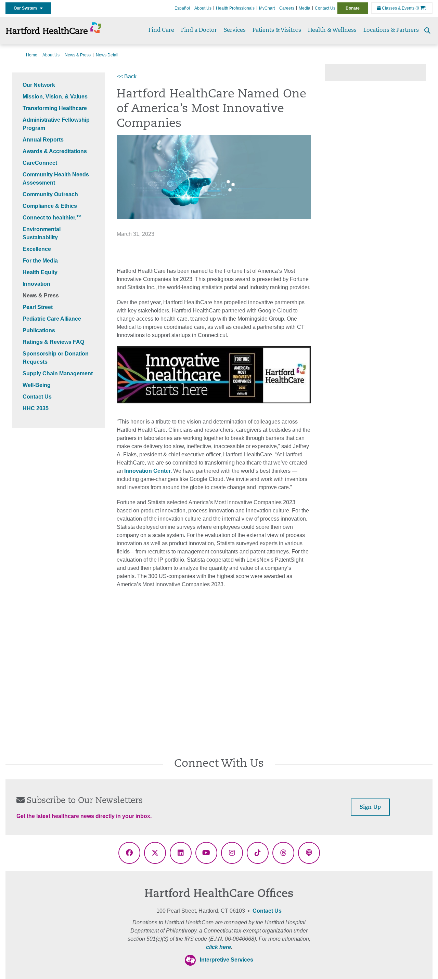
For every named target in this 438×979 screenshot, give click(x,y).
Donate (353, 8)
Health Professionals (235, 8)
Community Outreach (50, 194)
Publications (39, 330)
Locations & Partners (391, 30)
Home (31, 55)
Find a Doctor (199, 30)
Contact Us (325, 8)
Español (182, 8)
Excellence (37, 249)
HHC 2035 (36, 408)
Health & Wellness (332, 30)
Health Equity (40, 272)
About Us (202, 8)
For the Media (40, 261)
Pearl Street (38, 307)
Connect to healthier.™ (52, 217)
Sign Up (370, 807)
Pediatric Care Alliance (52, 319)
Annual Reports (43, 140)
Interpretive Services (226, 960)
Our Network (39, 85)
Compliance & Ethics (50, 206)
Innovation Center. (148, 471)
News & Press (78, 55)
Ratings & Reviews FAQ (53, 342)
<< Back (127, 76)
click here (218, 947)
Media (304, 8)
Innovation (36, 284)
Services (235, 30)
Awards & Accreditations (55, 151)
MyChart (267, 8)
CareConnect (40, 163)
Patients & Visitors (277, 30)
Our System (27, 8)
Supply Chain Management (58, 373)
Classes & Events (397, 8)
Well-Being (37, 385)
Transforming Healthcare (55, 108)
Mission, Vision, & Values (55, 96)
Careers (286, 8)
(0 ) (420, 8)
